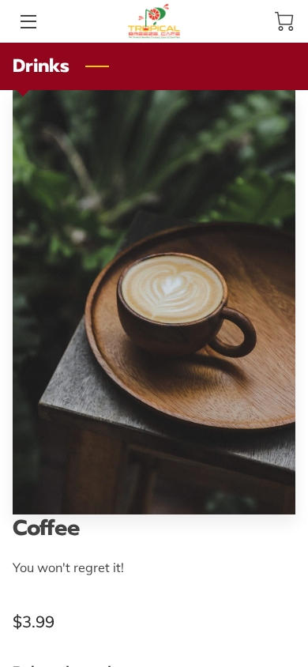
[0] (284, 21)
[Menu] (27, 22)
